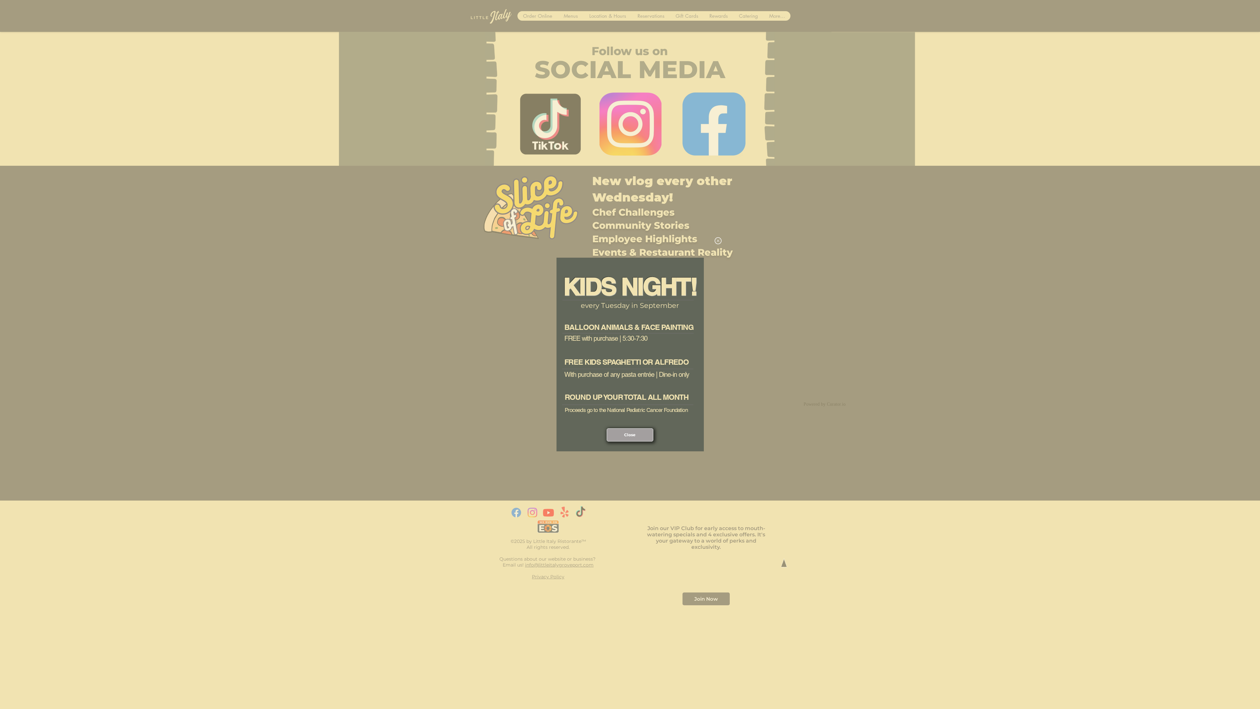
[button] (718, 241)
